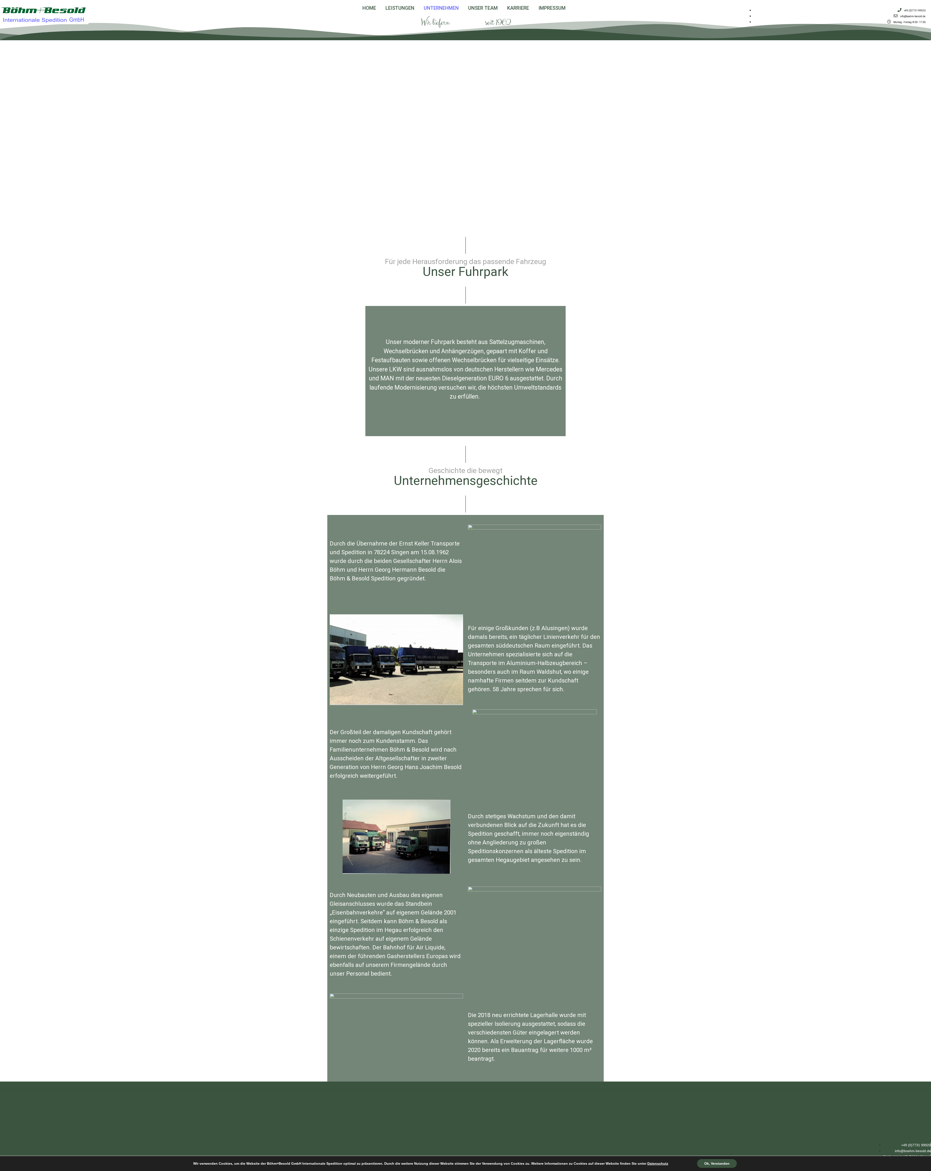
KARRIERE (518, 8)
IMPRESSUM (552, 8)
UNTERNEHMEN (441, 8)
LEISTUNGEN (399, 8)
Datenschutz (657, 1163)
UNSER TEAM (483, 8)
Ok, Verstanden (717, 1163)
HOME (369, 8)
